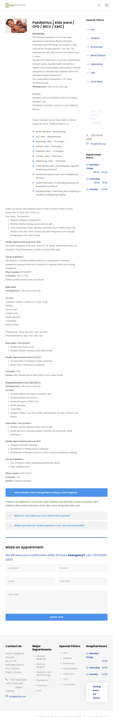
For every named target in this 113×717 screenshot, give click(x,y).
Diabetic (95, 38)
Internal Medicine (41, 658)
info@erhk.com (18, 696)
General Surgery (40, 666)
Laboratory (97, 64)
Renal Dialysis (98, 55)
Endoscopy (97, 46)
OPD (93, 72)
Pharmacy (42, 685)
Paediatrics (42, 680)
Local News (97, 81)
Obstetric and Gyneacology (43, 674)
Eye (92, 29)
